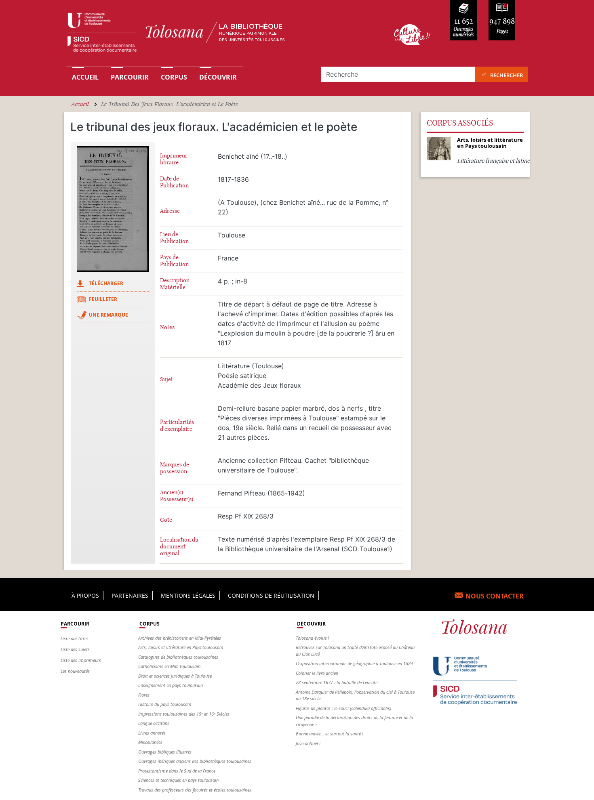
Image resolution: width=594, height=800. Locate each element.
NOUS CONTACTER (495, 596)
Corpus (174, 77)
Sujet (166, 379)
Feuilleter (103, 299)
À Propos (85, 595)
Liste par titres (74, 638)
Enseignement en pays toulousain (170, 685)
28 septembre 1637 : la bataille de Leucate (336, 682)
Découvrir (218, 77)
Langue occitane (153, 723)
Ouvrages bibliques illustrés (165, 752)
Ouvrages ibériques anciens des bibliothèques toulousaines (194, 761)
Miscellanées (150, 742)
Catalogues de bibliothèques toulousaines (178, 657)
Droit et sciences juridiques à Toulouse (175, 676)
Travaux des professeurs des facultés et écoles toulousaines (194, 790)
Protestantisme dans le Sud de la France (176, 771)
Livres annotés (152, 733)
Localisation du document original (179, 546)
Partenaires (130, 595)
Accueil (85, 77)
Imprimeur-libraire (175, 159)
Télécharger (106, 283)
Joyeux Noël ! (308, 743)
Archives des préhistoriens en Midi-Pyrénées (179, 638)
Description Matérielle (175, 284)
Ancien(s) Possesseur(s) (176, 496)
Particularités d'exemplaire (177, 426)
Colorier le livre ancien (317, 673)
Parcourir (130, 77)
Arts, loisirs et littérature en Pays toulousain (180, 647)
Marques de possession (174, 468)
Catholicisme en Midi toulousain (169, 666)
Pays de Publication (174, 261)
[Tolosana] (217, 34)
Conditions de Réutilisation (271, 595)
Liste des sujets (75, 649)
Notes (167, 327)
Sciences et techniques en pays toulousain (178, 780)
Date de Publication (174, 182)
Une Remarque (108, 314)
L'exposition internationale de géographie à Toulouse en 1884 (354, 663)
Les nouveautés (75, 671)
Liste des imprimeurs (81, 660)
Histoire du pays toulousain (164, 704)
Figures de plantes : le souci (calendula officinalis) (343, 708)
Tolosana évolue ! (312, 638)
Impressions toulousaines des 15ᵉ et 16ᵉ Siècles (184, 714)
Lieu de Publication (174, 238)
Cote (166, 520)
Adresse (170, 211)
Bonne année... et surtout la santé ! (329, 734)
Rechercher (506, 75)
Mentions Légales (188, 595)
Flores (144, 695)
